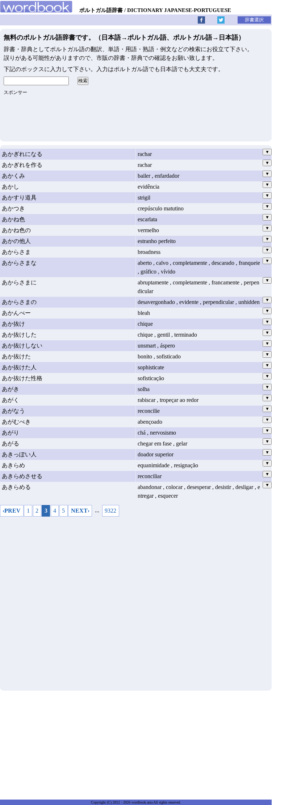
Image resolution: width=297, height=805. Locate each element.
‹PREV (12, 511)
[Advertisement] (136, 601)
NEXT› (80, 511)
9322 (110, 511)
